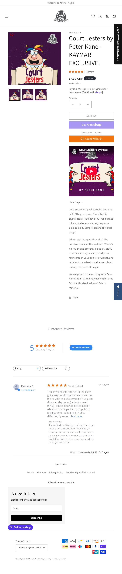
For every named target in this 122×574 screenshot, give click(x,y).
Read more (76, 416)
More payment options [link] (91, 132)
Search (30, 472)
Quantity (73, 98)
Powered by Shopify (43, 559)
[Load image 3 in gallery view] (41, 95)
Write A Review (81, 347)
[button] (6, 16)
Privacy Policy (56, 472)
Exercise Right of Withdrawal (80, 472)
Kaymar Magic (28, 559)
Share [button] (75, 297)
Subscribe (36, 517)
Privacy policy (60, 559)
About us (41, 472)
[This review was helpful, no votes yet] (100, 452)
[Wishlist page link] (93, 16)
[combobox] (27, 368)
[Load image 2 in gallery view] (28, 95)
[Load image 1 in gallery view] (14, 95)
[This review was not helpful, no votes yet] (105, 452)
